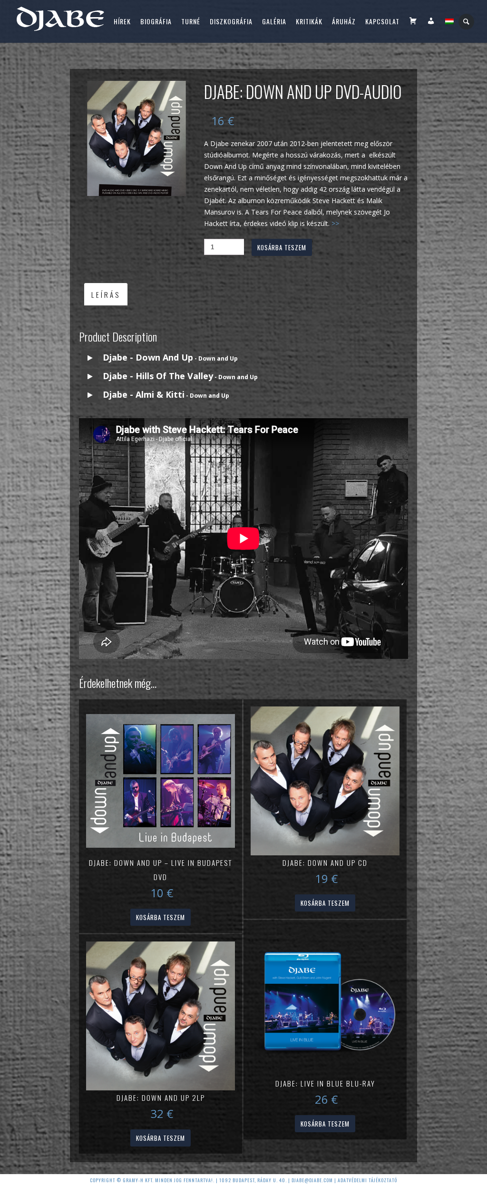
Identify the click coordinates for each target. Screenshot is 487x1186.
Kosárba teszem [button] (160, 917)
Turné (190, 21)
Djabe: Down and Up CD (325, 862)
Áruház (344, 21)
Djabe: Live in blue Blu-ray (325, 1083)
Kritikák (309, 21)
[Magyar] (449, 21)
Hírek (122, 21)
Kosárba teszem (281, 247)
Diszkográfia (231, 21)
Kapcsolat (382, 21)
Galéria (274, 21)
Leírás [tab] (105, 294)
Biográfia (156, 21)
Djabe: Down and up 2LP (161, 1097)
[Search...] (466, 21)
